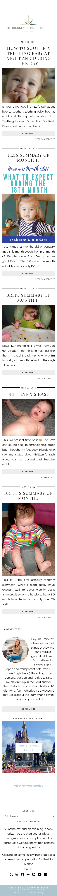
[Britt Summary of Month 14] (28, 340)
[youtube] (39, 874)
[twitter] (11, 874)
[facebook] (22, 874)
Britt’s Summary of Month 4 (28, 495)
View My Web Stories (28, 785)
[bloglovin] (28, 874)
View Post (28, 133)
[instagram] (17, 874)
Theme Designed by (28, 893)
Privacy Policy (23, 890)
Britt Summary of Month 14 (28, 297)
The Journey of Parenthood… (33, 888)
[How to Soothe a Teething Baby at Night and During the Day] (28, 101)
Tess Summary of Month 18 (28, 157)
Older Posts (14, 629)
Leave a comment (45, 139)
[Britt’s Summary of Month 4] (28, 575)
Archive (40, 890)
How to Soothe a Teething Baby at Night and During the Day (28, 55)
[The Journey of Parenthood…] (28, 24)
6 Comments (48, 477)
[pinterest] (33, 874)
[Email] (45, 874)
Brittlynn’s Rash (28, 394)
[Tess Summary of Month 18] (28, 241)
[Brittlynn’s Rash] (28, 435)
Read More (28, 709)
